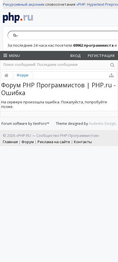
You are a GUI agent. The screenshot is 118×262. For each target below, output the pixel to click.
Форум (27, 141)
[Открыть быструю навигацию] (111, 75)
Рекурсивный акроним (23, 4)
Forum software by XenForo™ (25, 123)
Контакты (83, 141)
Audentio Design (102, 123)
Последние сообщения (57, 64)
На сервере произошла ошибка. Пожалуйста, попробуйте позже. (54, 104)
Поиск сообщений (19, 64)
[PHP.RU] (18, 17)
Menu (14, 55)
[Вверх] (112, 255)
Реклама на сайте (54, 141)
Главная (10, 141)
